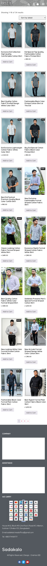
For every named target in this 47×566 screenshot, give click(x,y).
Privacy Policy (9, 453)
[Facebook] (19, 562)
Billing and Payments (11, 487)
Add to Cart (7, 62)
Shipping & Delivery (11, 469)
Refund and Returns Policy (13, 473)
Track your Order (10, 444)
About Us (7, 440)
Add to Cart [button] (7, 160)
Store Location (9, 491)
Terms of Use (8, 457)
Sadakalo (12, 549)
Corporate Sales (10, 448)
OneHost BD (35, 555)
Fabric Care (8, 482)
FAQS (6, 478)
